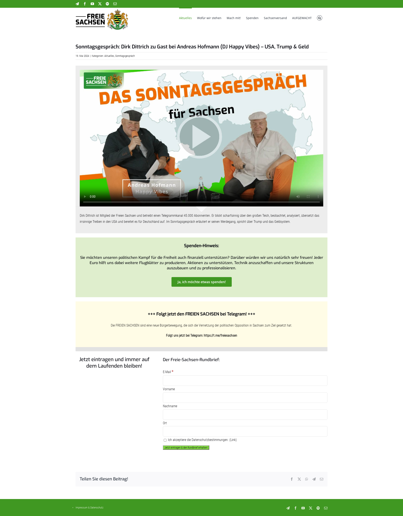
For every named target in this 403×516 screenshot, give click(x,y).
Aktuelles (109, 55)
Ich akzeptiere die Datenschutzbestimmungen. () (202, 440)
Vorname (169, 389)
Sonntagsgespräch (125, 55)
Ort (165, 423)
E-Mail (168, 372)
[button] (319, 17)
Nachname (170, 406)
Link (233, 440)
